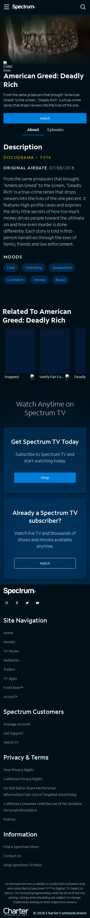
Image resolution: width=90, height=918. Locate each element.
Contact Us (12, 855)
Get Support (13, 733)
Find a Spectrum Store (21, 846)
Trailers (9, 669)
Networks (11, 660)
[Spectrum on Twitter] (27, 603)
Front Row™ (13, 687)
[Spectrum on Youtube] (37, 603)
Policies (9, 819)
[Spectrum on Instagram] (6, 603)
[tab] (33, 131)
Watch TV (11, 742)
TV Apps (10, 678)
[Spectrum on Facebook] (17, 603)
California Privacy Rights (22, 778)
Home (8, 632)
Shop (45, 477)
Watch (45, 118)
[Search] (83, 7)
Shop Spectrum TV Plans (22, 865)
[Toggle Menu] (6, 7)
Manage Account (16, 724)
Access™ (10, 696)
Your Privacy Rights (18, 769)
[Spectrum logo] (24, 7)
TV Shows (11, 651)
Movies (9, 642)
